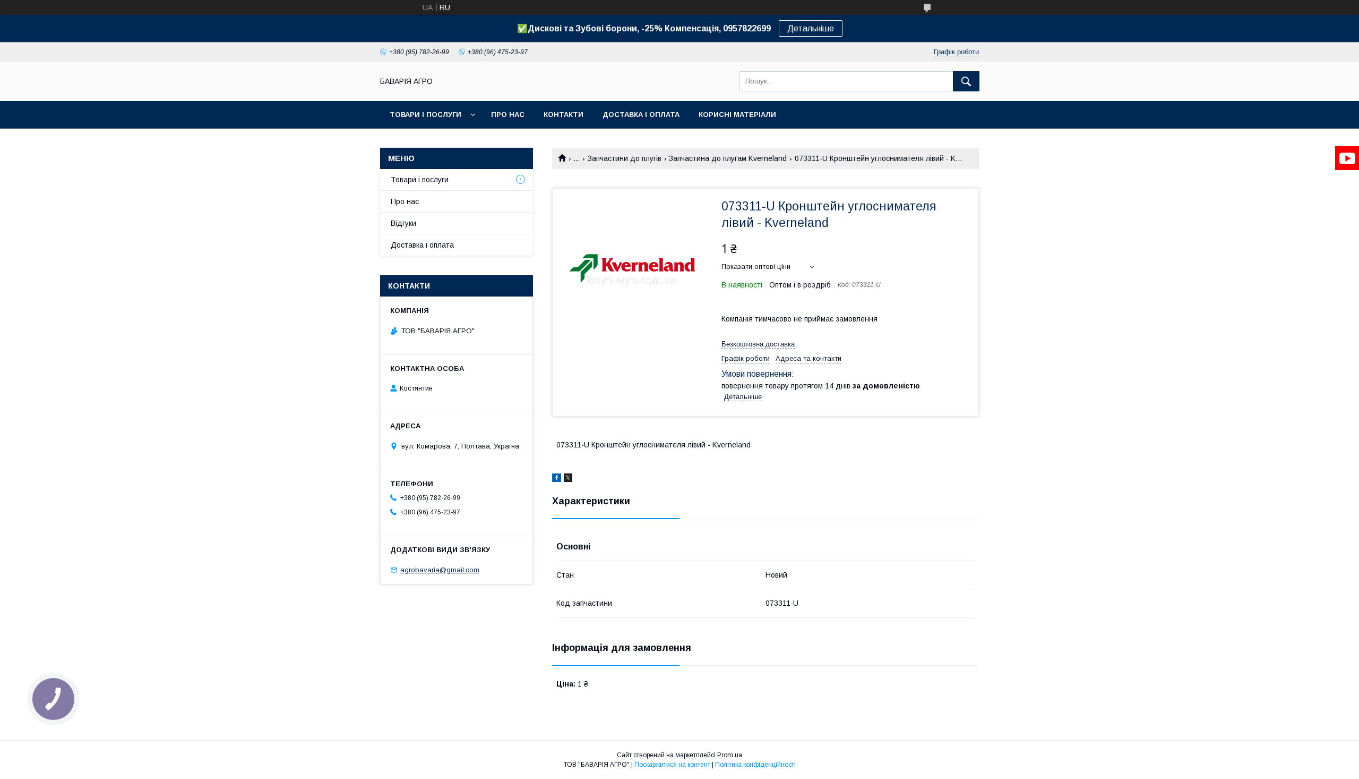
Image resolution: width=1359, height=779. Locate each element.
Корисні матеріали (737, 114)
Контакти (563, 114)
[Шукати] (966, 81)
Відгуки (403, 223)
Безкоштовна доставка (758, 344)
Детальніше (810, 28)
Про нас (507, 114)
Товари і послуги (425, 114)
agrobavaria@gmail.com (439, 570)
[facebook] (556, 479)
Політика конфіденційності (755, 764)
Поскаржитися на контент (672, 764)
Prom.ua (729, 755)
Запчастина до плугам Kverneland (728, 158)
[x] (568, 479)
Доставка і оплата (641, 114)
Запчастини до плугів (624, 158)
